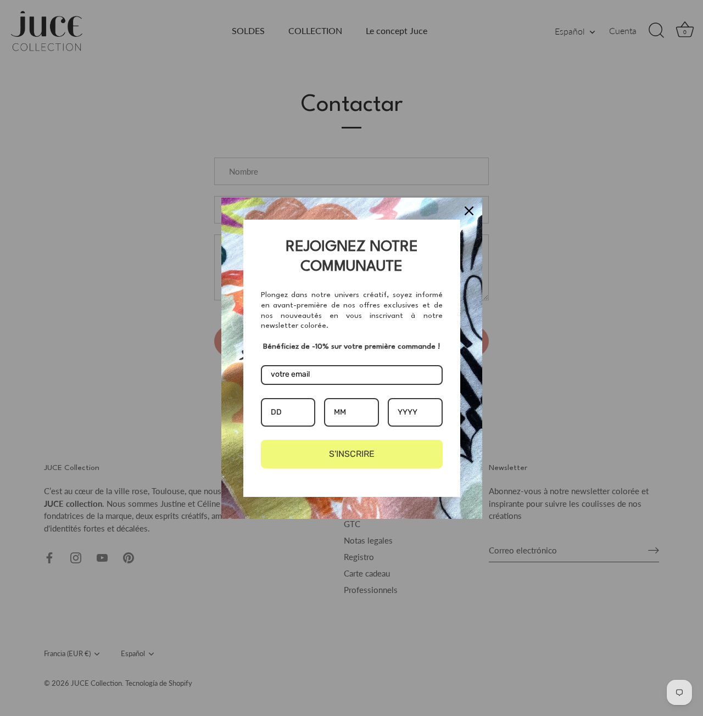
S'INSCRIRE (352, 454)
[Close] (469, 211)
